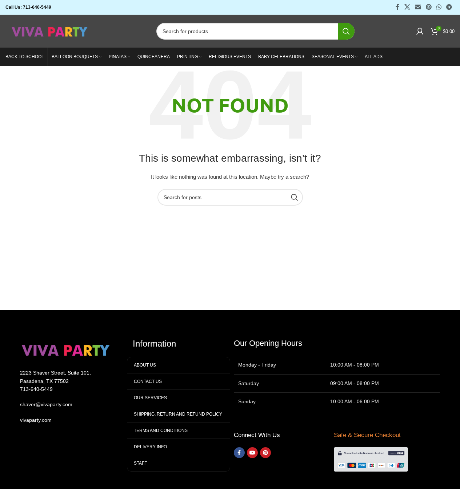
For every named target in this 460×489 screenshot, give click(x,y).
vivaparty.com (36, 420)
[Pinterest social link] (428, 7)
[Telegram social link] (449, 7)
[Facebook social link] (397, 7)
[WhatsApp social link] (439, 7)
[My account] (420, 31)
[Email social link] (418, 7)
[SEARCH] (346, 31)
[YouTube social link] (252, 452)
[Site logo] (50, 31)
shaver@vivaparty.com (46, 404)
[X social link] (407, 7)
